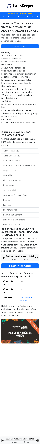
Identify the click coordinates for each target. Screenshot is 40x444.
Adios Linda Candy (11, 156)
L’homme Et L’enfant (12, 215)
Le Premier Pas (10, 210)
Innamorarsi (8, 185)
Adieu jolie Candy (11, 151)
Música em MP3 (20, 46)
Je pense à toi (9, 190)
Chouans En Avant (11, 160)
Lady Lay (7, 205)
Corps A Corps (9, 170)
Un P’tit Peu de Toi (11, 224)
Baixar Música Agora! (20, 265)
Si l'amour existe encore (14, 220)
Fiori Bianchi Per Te (12, 180)
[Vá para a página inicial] (20, 6)
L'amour (7, 200)
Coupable (7, 175)
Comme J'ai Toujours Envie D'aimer (19, 165)
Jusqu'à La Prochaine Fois (15, 195)
